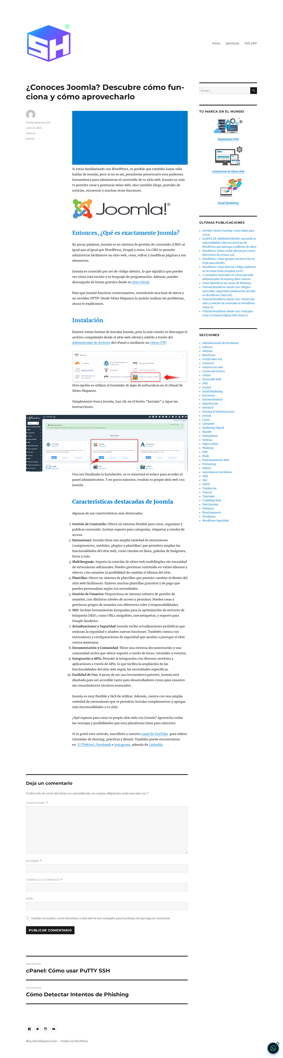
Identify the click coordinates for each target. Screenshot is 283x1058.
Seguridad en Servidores (217, 472)
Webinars (208, 508)
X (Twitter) (86, 745)
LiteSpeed (208, 423)
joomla (30, 138)
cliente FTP (158, 343)
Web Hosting (210, 504)
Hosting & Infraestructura (218, 411)
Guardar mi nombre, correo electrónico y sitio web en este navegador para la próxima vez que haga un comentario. (101, 918)
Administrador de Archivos (91, 343)
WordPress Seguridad (215, 520)
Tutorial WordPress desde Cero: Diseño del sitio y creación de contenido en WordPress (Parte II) (228, 303)
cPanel (206, 375)
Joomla (30, 133)
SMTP (206, 484)
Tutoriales (208, 496)
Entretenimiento (212, 399)
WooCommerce (211, 512)
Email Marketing (212, 391)
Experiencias (210, 403)
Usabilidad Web (211, 500)
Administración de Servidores (220, 343)
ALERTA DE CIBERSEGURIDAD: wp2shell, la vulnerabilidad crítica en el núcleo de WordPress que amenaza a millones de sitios (229, 242)
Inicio (216, 43)
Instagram (122, 745)
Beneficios (208, 355)
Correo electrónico (44, 879)
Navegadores (210, 436)
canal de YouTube (154, 734)
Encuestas (208, 395)
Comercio (208, 363)
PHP (205, 452)
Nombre (34, 861)
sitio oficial (140, 282)
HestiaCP (207, 407)
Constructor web (212, 367)
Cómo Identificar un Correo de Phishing (226, 283)
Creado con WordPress (74, 1041)
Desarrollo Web (211, 379)
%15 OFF (250, 43)
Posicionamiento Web (215, 460)
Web (29, 898)
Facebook (103, 745)
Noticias (207, 440)
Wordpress (209, 516)
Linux (205, 419)
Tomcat (207, 492)
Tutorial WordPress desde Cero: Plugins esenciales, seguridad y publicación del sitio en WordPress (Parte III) (228, 291)
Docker (206, 387)
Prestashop (209, 464)
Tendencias (209, 488)
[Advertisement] (130, 138)
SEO (204, 480)
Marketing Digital (213, 427)
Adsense (207, 347)
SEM (205, 476)
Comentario (37, 803)
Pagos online (210, 444)
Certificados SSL (212, 359)
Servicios (232, 43)
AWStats (207, 351)
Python (206, 468)
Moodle (207, 431)
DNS (205, 383)
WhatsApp (273, 1048)
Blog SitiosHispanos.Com (41, 1041)
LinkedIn (156, 745)
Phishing (208, 448)
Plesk (205, 456)
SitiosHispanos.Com (38, 122)
